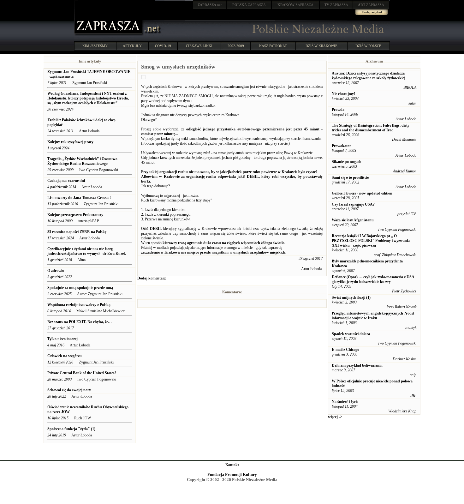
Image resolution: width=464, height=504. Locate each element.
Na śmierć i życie (345, 401)
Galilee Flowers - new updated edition (362, 193)
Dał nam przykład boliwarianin (357, 365)
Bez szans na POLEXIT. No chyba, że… (79, 322)
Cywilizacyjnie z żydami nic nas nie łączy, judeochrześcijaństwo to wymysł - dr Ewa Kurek (86, 251)
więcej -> (335, 417)
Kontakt (232, 465)
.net (210, 5)
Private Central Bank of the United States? (81, 373)
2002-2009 (236, 46)
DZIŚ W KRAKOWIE (321, 46)
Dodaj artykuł (372, 12)
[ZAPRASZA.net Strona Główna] (109, 35)
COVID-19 (163, 46)
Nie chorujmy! (343, 94)
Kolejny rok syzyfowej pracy (70, 142)
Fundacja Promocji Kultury (232, 474)
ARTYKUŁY (132, 46)
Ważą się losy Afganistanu (353, 220)
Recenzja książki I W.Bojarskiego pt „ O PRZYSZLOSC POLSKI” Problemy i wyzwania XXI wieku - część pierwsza (371, 241)
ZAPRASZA (249, 5)
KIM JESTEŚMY (95, 46)
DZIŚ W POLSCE (368, 46)
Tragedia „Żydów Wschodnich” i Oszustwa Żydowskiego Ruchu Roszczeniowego (82, 161)
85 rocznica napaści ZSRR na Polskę (76, 232)
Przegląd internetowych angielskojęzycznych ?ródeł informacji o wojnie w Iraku (373, 315)
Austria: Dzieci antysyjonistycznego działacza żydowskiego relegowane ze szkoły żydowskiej (368, 75)
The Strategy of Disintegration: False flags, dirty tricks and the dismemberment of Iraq (370, 127)
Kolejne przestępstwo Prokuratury (75, 215)
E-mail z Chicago (345, 349)
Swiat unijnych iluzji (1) (351, 297)
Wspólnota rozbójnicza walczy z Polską (78, 305)
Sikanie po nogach (346, 161)
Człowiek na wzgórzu (64, 356)
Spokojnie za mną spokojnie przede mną (80, 287)
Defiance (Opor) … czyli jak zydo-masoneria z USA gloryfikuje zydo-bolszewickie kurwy (373, 279)
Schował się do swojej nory (69, 390)
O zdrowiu (55, 270)
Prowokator (341, 146)
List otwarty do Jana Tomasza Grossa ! (79, 197)
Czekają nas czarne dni (66, 180)
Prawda (338, 109)
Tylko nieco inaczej (62, 339)
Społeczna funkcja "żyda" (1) (71, 429)
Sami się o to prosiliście (350, 177)
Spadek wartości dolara (351, 334)
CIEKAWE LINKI (199, 46)
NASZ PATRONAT (273, 46)
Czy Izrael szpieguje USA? (353, 204)
